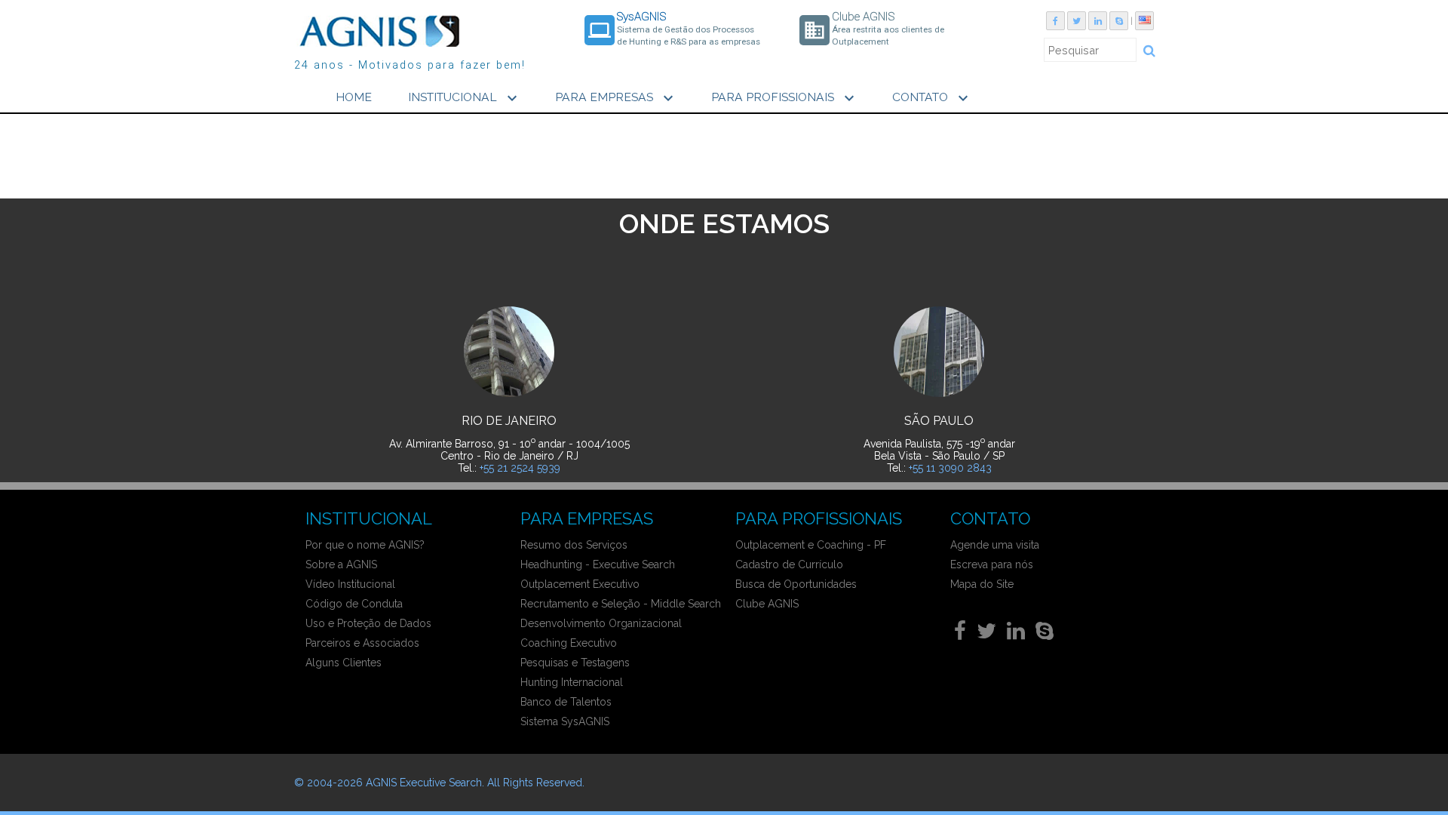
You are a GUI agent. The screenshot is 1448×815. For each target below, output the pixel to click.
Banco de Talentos (566, 702)
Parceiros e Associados (362, 643)
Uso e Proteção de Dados (368, 623)
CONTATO (932, 98)
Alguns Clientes (343, 663)
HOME (354, 97)
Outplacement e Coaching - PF (810, 545)
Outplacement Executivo (580, 584)
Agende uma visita (994, 545)
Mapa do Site (982, 584)
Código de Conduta (354, 604)
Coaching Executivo (568, 643)
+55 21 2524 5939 (520, 468)
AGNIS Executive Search (424, 783)
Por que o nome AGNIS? (365, 545)
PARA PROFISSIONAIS (784, 98)
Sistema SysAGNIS (564, 721)
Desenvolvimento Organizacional (601, 623)
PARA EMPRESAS (616, 98)
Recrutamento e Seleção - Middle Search (620, 604)
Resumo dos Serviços (573, 545)
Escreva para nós (991, 564)
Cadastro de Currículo (789, 564)
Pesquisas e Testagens (575, 663)
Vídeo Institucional (350, 584)
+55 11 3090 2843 (950, 468)
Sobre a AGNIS (341, 564)
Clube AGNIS (767, 604)
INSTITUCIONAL (464, 98)
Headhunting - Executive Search (597, 564)
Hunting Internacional (571, 682)
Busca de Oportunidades (796, 584)
